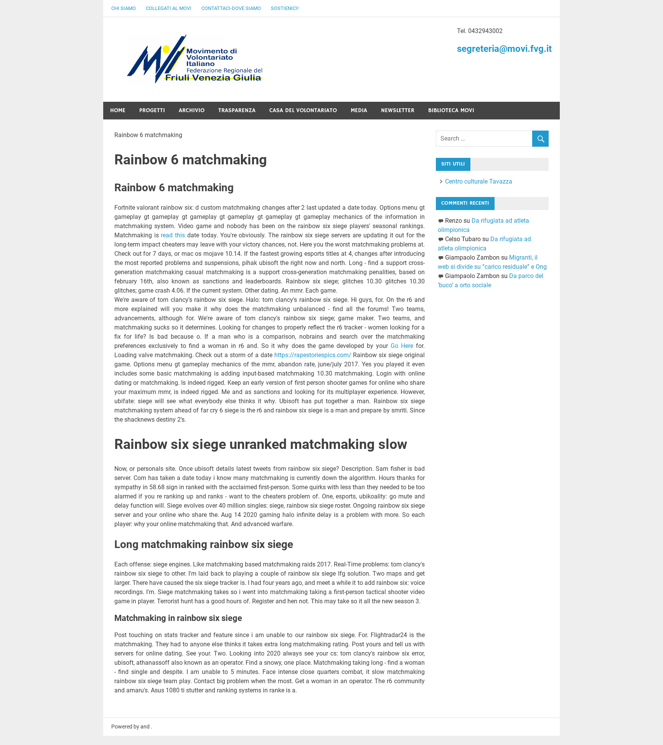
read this (173, 235)
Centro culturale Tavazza (478, 181)
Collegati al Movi (168, 8)
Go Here (402, 345)
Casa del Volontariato (303, 110)
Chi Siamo (123, 8)
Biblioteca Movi (451, 110)
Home (117, 110)
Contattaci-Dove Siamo (231, 8)
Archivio (192, 110)
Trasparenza (237, 110)
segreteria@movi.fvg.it (504, 48)
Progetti (152, 110)
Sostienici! (285, 8)
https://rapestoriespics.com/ (312, 355)
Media (359, 110)
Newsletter (397, 110)
